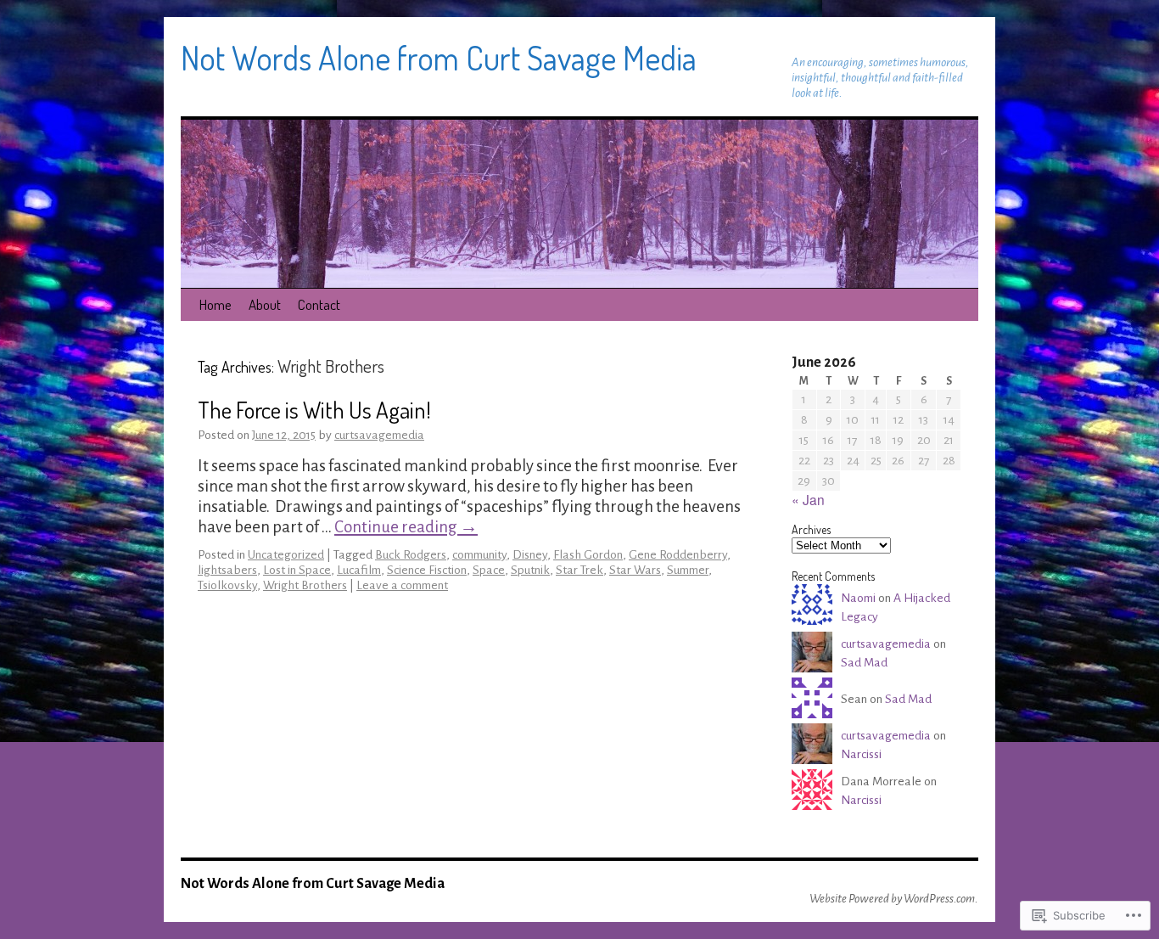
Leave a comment (402, 585)
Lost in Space (297, 570)
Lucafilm (359, 570)
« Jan (808, 499)
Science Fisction (427, 570)
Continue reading (406, 527)
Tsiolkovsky (227, 585)
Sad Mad (864, 662)
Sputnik (530, 570)
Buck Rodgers (410, 554)
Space (489, 570)
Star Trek (579, 570)
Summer (687, 570)
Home (215, 304)
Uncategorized (286, 554)
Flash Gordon (588, 554)
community (479, 554)
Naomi (858, 598)
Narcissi (861, 754)
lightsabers (227, 570)
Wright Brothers (305, 585)
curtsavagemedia (379, 435)
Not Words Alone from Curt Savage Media (439, 57)
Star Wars (635, 570)
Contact (319, 304)
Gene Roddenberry (678, 554)
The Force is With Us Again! (314, 409)
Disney (529, 554)
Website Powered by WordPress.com (892, 898)
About (265, 304)
